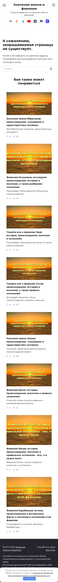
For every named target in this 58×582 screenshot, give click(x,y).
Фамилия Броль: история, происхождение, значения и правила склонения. (29, 393)
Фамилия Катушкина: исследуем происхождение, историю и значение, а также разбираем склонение (26, 182)
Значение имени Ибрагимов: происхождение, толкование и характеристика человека (25, 121)
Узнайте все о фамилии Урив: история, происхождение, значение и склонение (28, 235)
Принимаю (29, 579)
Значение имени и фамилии (29, 6)
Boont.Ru (50, 550)
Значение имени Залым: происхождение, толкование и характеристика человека (25, 341)
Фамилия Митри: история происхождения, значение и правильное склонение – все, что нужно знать (26, 453)
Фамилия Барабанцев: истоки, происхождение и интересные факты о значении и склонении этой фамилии (28, 515)
